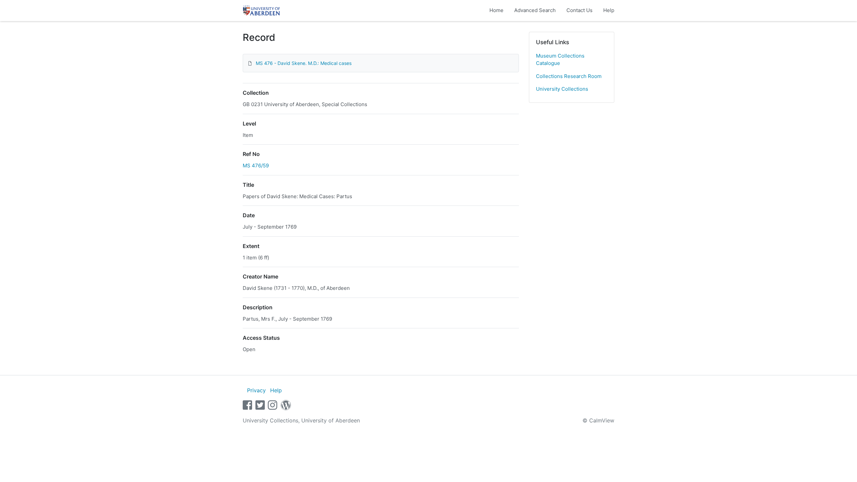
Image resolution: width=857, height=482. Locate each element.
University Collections (562, 89)
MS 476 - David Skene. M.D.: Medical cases (304, 63)
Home (496, 10)
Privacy (256, 390)
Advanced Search (535, 10)
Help (608, 10)
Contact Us (579, 10)
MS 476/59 (256, 165)
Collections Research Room (569, 76)
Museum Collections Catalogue (560, 60)
